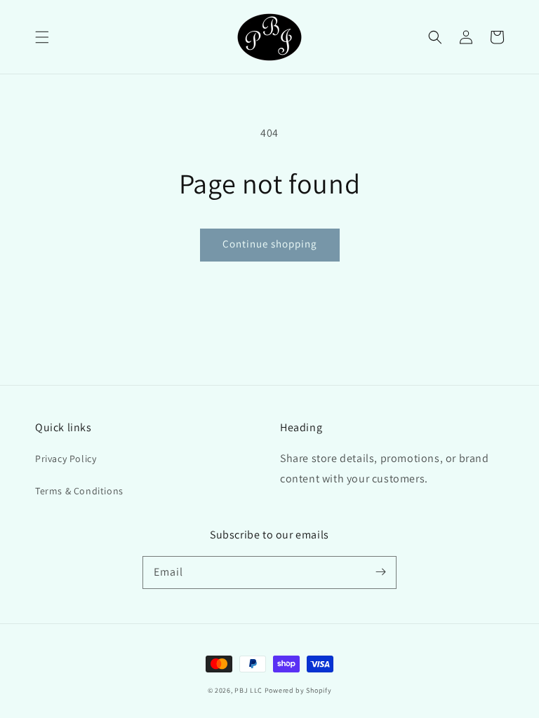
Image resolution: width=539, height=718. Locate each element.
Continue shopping (269, 243)
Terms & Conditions (79, 491)
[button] (42, 37)
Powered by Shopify (298, 690)
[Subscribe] (380, 572)
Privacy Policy (65, 458)
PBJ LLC (249, 690)
